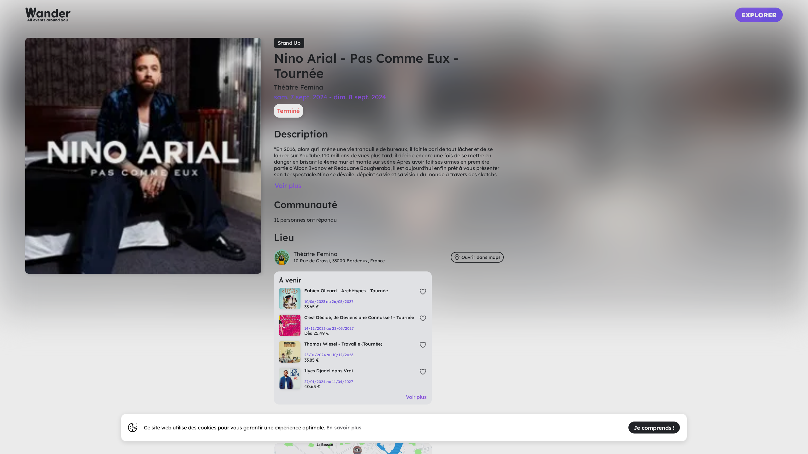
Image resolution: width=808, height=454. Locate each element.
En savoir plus (343, 427)
